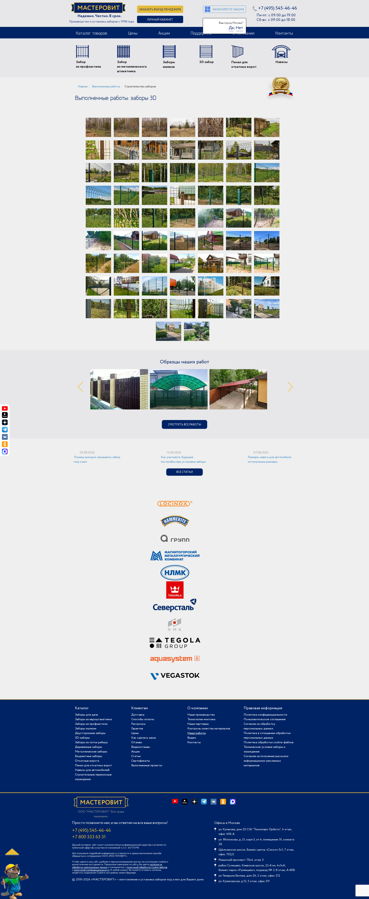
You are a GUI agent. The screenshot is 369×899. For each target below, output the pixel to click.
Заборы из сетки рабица (91, 742)
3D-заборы (82, 738)
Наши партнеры (198, 724)
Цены (132, 33)
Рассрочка (138, 724)
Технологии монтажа (201, 719)
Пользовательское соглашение (265, 719)
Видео (191, 738)
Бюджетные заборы (88, 756)
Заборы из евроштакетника (93, 719)
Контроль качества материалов (208, 728)
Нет (239, 28)
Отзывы (136, 742)
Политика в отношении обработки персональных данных (267, 735)
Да (231, 28)
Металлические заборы (91, 751)
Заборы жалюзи (85, 728)
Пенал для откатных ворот (93, 765)
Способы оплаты (142, 719)
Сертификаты (140, 761)
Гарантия (137, 728)
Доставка (137, 715)
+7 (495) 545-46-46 (277, 8)
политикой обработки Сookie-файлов (147, 867)
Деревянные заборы (88, 747)
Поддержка (201, 33)
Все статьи (184, 472)
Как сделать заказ (143, 738)
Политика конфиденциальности (265, 715)
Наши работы (196, 733)
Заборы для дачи (86, 715)
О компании (197, 708)
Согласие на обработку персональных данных (259, 726)
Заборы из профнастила (91, 724)
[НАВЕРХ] (11, 853)
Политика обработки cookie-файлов (268, 742)
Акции (164, 33)
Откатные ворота (87, 761)
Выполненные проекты (146, 765)
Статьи (136, 756)
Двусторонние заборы (90, 733)
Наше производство (201, 715)
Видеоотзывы (140, 747)
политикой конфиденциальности (92, 870)
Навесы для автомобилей (92, 770)
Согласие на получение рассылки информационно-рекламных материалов (266, 761)
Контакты (284, 33)
